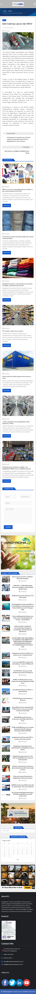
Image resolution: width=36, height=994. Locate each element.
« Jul (17, 859)
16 (4, 851)
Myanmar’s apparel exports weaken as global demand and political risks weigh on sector (22, 768)
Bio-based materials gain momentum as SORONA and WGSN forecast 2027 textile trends (22, 794)
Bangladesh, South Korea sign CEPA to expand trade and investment (22, 738)
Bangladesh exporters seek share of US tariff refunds (22, 596)
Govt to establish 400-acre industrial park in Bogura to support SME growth (22, 663)
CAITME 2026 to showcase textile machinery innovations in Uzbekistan (23, 671)
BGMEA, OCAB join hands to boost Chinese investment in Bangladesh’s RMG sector (22, 681)
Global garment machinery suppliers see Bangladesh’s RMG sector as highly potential (16, 468)
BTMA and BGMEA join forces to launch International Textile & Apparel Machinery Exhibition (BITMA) (23, 729)
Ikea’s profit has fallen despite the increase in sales (16, 377)
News (4, 20)
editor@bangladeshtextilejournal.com (13, 961)
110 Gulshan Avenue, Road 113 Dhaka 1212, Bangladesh (12, 950)
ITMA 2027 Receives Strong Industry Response (23, 699)
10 (9, 849)
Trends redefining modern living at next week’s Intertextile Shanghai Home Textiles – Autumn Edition (22, 618)
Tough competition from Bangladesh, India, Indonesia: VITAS (16, 422)
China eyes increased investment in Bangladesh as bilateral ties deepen (22, 777)
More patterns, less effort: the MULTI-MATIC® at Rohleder (22, 577)
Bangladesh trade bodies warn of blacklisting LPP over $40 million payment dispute (22, 747)
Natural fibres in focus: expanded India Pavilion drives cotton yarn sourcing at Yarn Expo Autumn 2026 (22, 709)
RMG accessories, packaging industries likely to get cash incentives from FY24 (17, 190)
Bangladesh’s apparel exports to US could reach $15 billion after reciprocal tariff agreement (22, 757)
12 (18, 849)
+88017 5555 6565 (8, 954)
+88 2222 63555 (8, 958)
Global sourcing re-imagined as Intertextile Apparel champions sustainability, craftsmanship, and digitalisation (22, 629)
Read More (6, 205)
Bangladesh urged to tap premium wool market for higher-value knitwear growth (17, 284)
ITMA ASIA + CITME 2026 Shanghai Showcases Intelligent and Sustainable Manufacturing (22, 587)
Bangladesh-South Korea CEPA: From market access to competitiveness (22, 654)
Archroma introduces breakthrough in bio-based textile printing (17, 237)
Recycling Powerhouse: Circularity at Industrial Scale (23, 690)
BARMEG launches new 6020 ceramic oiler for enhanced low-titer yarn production (22, 785)
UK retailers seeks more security (12, 331)
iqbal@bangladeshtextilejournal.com (13, 964)
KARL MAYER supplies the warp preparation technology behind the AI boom (22, 719)
